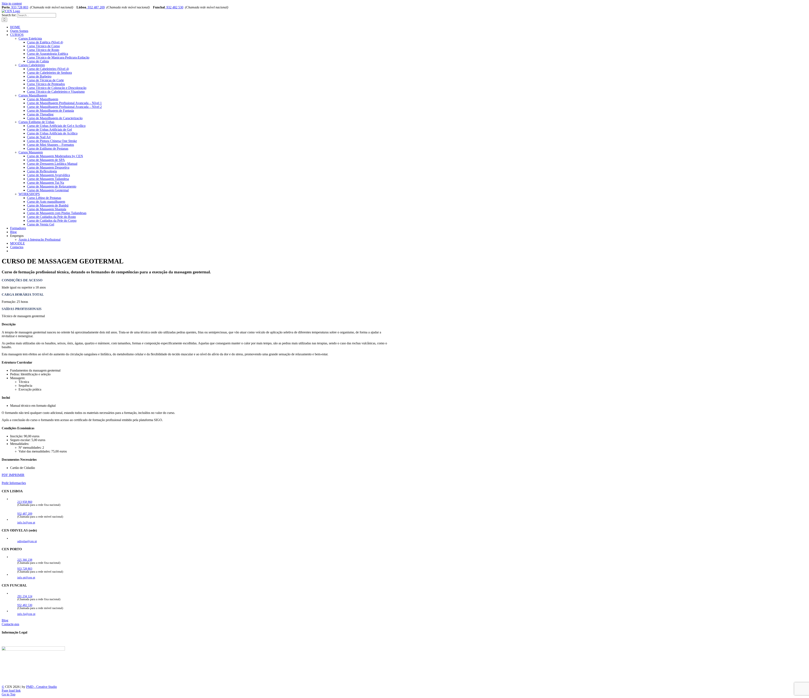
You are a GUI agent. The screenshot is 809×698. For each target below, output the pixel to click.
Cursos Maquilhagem (33, 95)
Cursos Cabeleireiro (32, 65)
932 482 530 (174, 7)
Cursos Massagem (31, 152)
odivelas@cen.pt (27, 541)
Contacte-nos (10, 624)
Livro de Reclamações (16, 644)
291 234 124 (24, 596)
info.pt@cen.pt (26, 577)
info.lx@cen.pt (26, 522)
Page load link (11, 690)
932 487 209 (95, 7)
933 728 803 (19, 7)
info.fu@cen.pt (26, 614)
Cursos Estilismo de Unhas (36, 122)
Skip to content (12, 3)
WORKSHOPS (29, 194)
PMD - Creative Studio (41, 687)
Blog (5, 620)
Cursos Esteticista (30, 38)
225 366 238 (24, 559)
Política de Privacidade (17, 640)
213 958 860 (24, 501)
